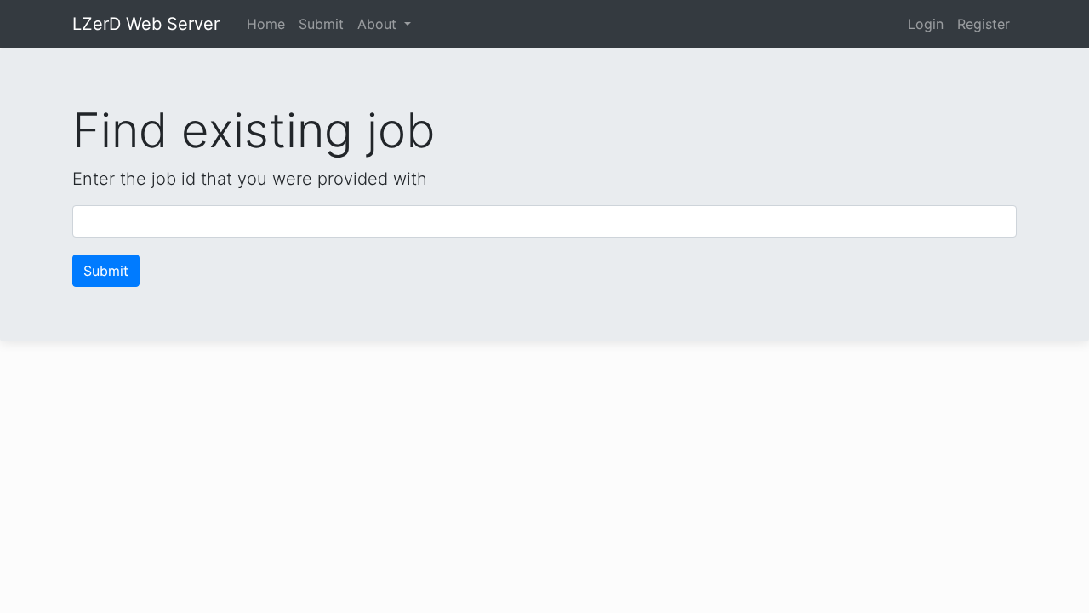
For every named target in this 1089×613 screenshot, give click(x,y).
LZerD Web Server (146, 24)
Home (266, 23)
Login (926, 23)
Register (983, 23)
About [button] (379, 23)
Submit (321, 23)
